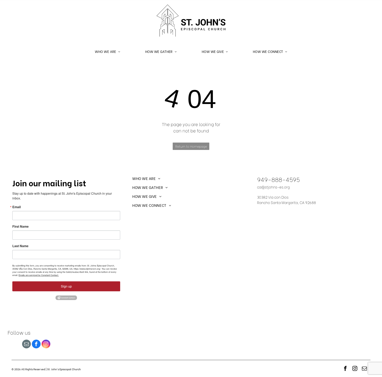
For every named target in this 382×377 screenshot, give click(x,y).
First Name (20, 226)
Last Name (20, 246)
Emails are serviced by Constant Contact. (39, 275)
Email (16, 207)
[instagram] (46, 344)
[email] (26, 344)
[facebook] (36, 344)
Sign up (66, 286)
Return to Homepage (191, 146)
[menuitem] (107, 51)
